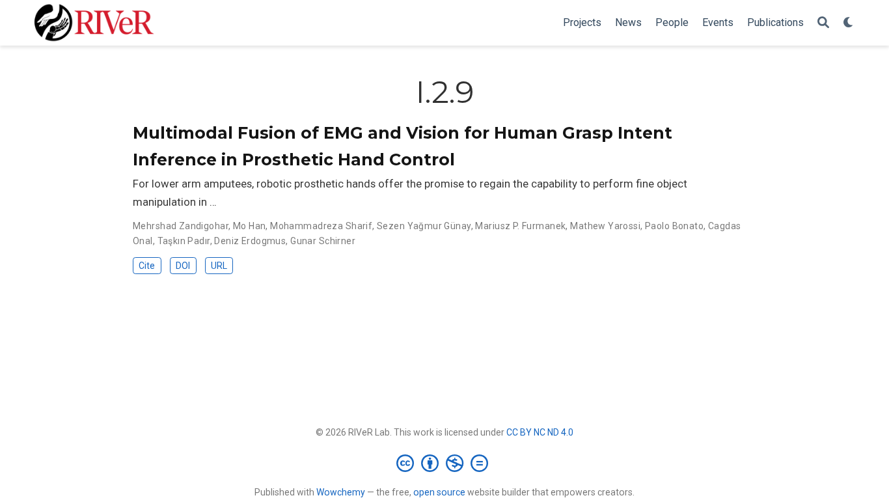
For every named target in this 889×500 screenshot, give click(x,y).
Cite (147, 265)
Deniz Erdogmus (250, 241)
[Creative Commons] (444, 462)
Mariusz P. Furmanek (520, 226)
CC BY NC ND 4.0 (539, 432)
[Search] (823, 23)
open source (439, 492)
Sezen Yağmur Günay (424, 226)
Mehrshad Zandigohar (180, 226)
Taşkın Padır (183, 241)
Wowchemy (340, 492)
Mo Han (249, 226)
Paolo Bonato (674, 226)
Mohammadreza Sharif (321, 226)
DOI (183, 265)
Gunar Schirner (322, 241)
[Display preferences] (849, 23)
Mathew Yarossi (605, 226)
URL (219, 265)
